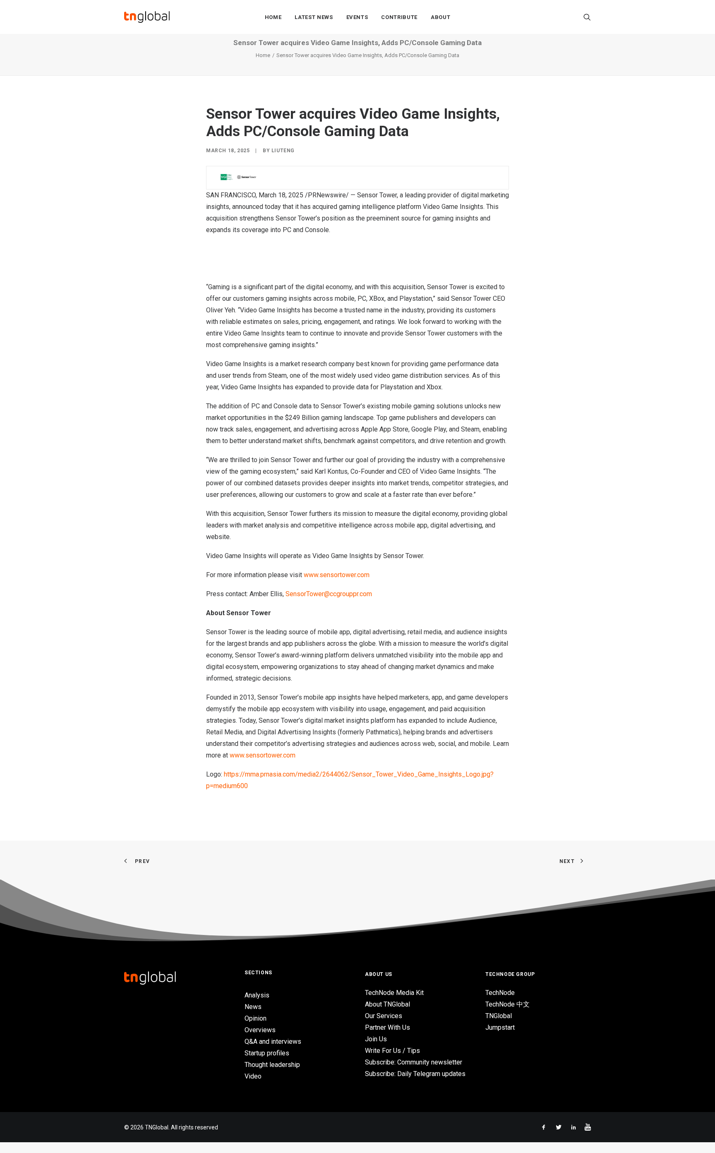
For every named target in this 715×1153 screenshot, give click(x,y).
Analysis (257, 995)
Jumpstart (500, 1027)
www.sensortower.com (336, 575)
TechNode (500, 993)
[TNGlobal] (147, 17)
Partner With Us (387, 1027)
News (253, 1007)
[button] (587, 17)
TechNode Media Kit (394, 993)
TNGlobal (498, 1016)
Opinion (255, 1018)
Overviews (260, 1030)
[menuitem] (273, 17)
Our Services (383, 1016)
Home (273, 17)
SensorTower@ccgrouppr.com (329, 594)
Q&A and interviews (273, 1041)
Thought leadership (272, 1065)
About (440, 17)
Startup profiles (267, 1053)
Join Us (376, 1039)
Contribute (399, 17)
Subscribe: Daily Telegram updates (415, 1074)
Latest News (314, 17)
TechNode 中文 (507, 1004)
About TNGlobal (387, 1004)
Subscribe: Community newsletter (413, 1062)
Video (253, 1076)
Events (357, 17)
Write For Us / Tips (392, 1051)
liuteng (283, 150)
